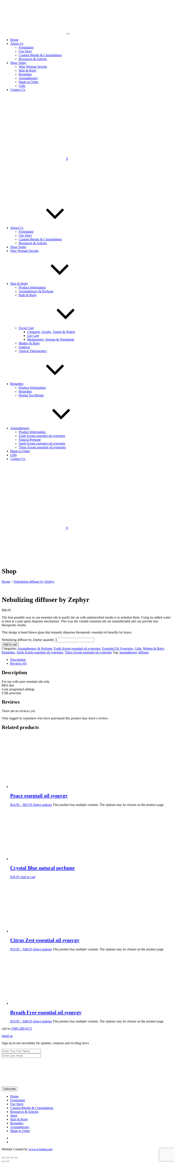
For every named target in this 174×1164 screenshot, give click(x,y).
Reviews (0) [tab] (18, 663)
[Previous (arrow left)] (3, 1161)
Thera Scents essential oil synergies (42, 447)
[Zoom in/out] (3, 1157)
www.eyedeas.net (40, 1149)
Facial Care (26, 328)
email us (7, 1036)
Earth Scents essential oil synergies (42, 436)
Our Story (25, 51)
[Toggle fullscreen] (7, 1157)
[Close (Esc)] (16, 1157)
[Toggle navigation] (68, 33)
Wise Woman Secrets (33, 66)
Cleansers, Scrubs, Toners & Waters (51, 332)
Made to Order (28, 82)
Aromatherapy (28, 78)
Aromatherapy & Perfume (36, 291)
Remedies (25, 74)
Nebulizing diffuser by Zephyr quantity (28, 640)
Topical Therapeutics (33, 351)
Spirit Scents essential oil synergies (42, 443)
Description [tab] (18, 659)
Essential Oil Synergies (117, 648)
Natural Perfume (30, 439)
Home (14, 40)
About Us (16, 43)
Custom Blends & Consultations (40, 55)
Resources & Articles (33, 59)
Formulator (26, 47)
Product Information (32, 287)
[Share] (12, 1157)
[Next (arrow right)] (7, 1161)
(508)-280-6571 (21, 1028)
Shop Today (18, 63)
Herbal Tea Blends (31, 395)
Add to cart (10, 644)
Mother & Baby (29, 343)
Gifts (22, 86)
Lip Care (33, 335)
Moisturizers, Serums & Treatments (50, 339)
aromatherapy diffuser (134, 652)
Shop (13, 1115)
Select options (42, 805)
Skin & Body (27, 70)
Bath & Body (28, 295)
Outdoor (24, 347)
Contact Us (17, 89)
